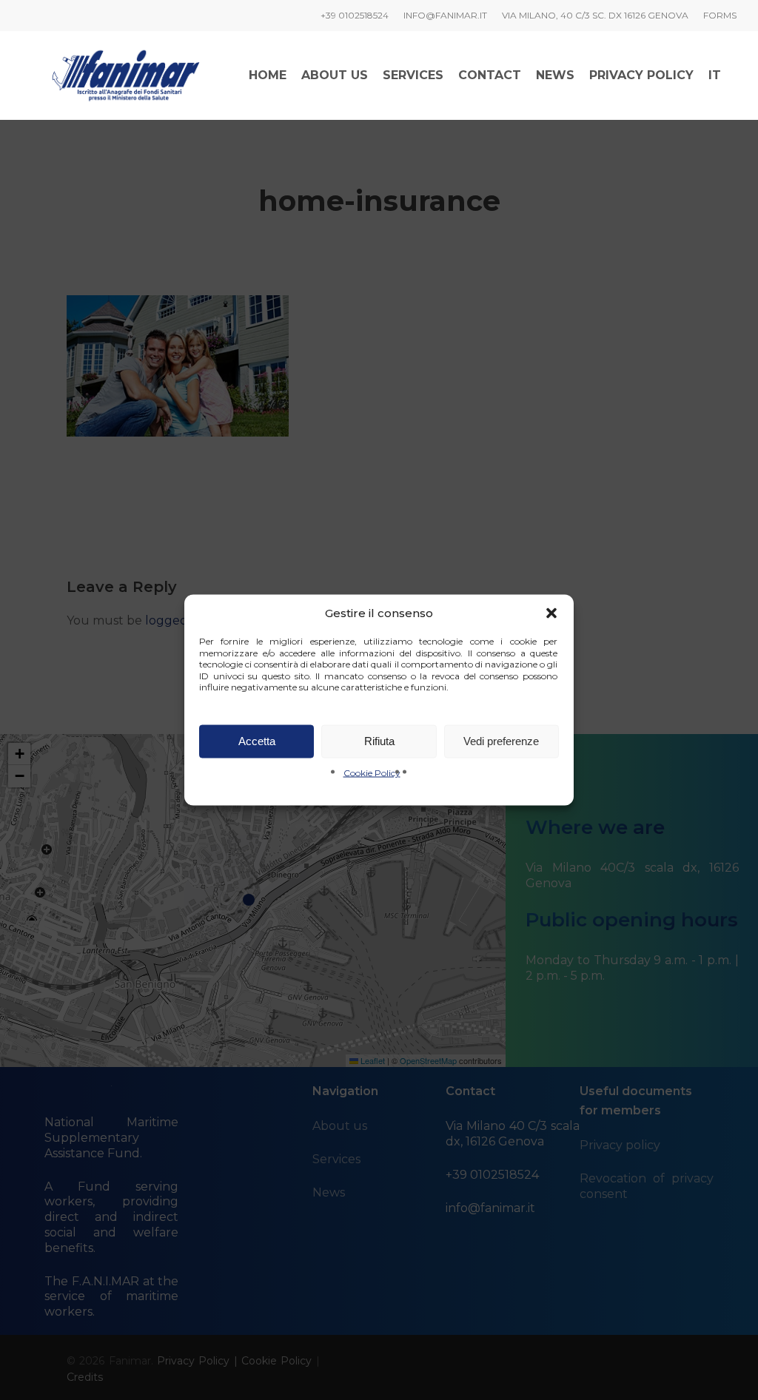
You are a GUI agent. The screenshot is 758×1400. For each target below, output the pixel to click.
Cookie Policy (371, 772)
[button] (551, 613)
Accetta (256, 741)
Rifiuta (379, 741)
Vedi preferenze (501, 741)
